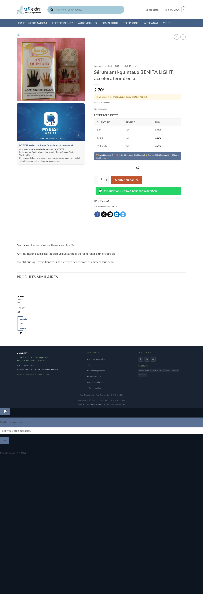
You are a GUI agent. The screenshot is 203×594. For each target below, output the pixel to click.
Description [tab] (23, 245)
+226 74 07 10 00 (27, 365)
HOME (21, 23)
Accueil (98, 65)
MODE (167, 23)
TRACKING (114, 400)
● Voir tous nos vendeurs (96, 359)
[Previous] (18, 313)
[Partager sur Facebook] (97, 214)
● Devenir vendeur (94, 388)
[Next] (28, 313)
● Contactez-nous (94, 376)
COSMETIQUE (110, 23)
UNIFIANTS (129, 65)
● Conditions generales (96, 370)
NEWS (123, 400)
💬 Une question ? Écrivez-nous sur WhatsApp (128, 191)
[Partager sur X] (104, 214)
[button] (152, 9)
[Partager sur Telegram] (123, 214)
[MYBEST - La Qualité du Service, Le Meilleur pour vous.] (29, 9)
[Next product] (176, 37)
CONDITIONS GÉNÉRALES (88, 400)
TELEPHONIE (131, 23)
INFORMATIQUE (37, 23)
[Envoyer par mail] (110, 214)
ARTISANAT (151, 23)
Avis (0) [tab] (70, 245)
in (147, 359)
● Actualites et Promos (95, 382)
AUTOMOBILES (87, 23)
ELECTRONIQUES (63, 23)
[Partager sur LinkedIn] (117, 214)
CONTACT (104, 400)
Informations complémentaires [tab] (47, 245)
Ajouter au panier (126, 180)
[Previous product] (183, 37)
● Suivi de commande (95, 365)
